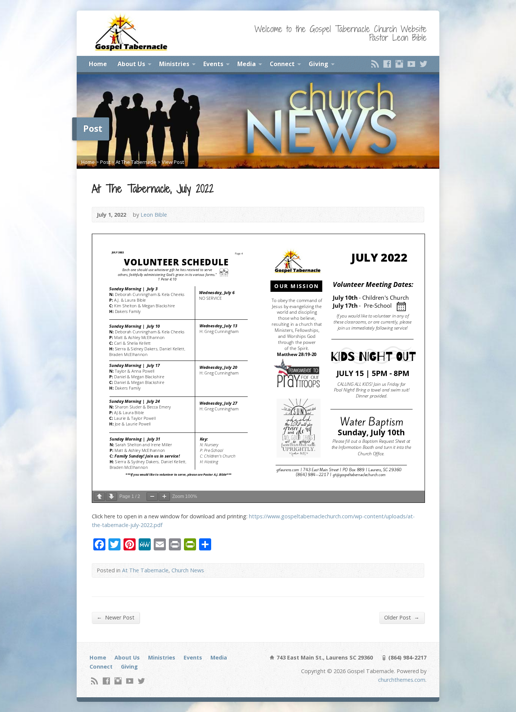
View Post (173, 162)
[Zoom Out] (152, 496)
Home (98, 64)
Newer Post (115, 617)
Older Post (401, 617)
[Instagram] (399, 64)
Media (246, 64)
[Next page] (111, 496)
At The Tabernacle (136, 162)
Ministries (174, 64)
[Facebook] (387, 64)
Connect (282, 64)
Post (105, 162)
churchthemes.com (401, 679)
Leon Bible (154, 214)
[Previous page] (99, 496)
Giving (318, 64)
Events (213, 64)
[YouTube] (411, 64)
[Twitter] (423, 64)
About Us (131, 64)
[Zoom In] (164, 496)
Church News (187, 570)
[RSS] (375, 64)
